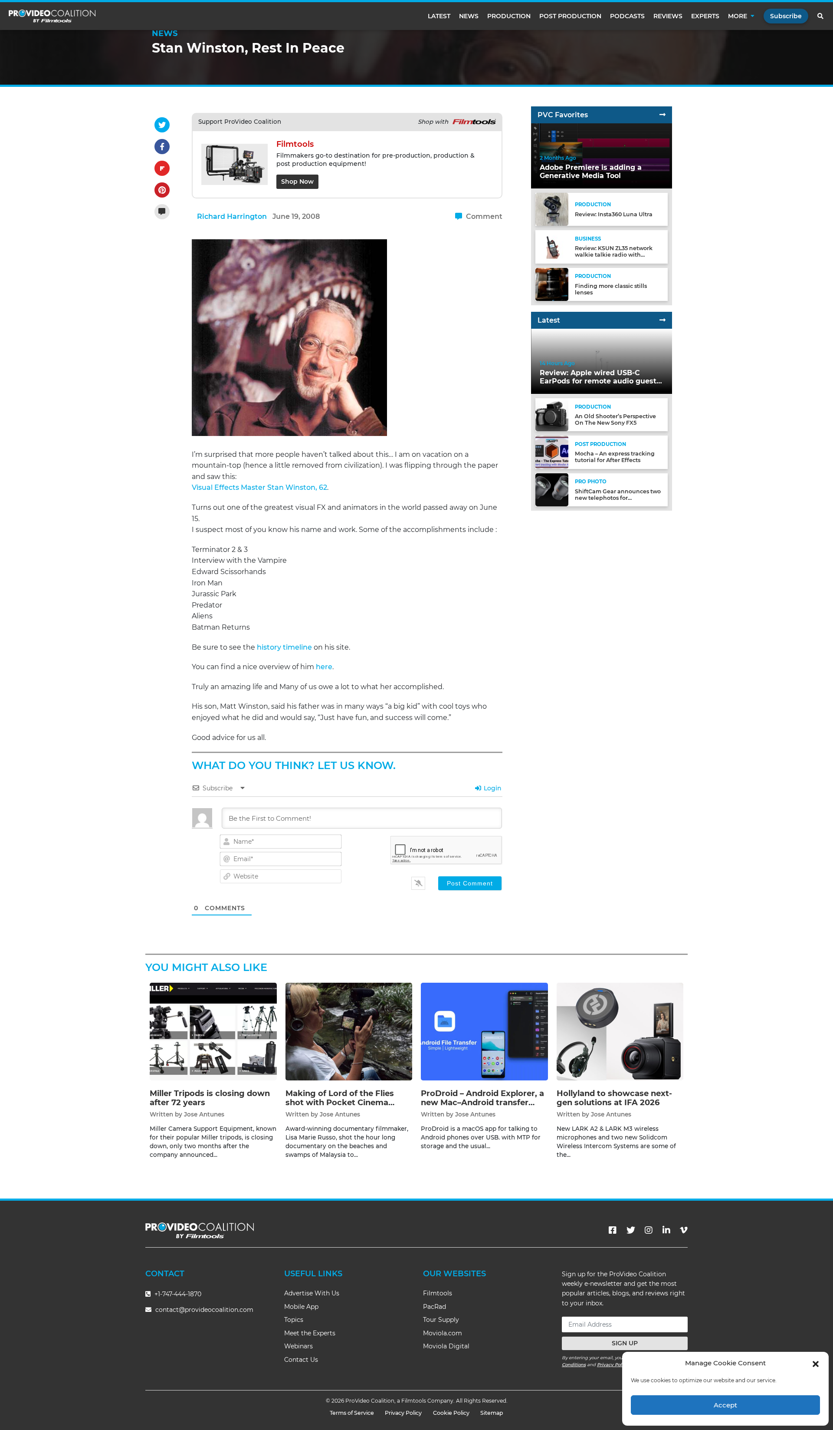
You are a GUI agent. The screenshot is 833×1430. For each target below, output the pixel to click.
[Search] (821, 16)
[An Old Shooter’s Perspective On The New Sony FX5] (551, 414)
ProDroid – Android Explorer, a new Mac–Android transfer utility (482, 1103)
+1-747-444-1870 (177, 1294)
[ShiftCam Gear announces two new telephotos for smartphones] (551, 489)
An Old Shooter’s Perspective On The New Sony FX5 (615, 419)
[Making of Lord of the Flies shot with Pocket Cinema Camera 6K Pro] (349, 1031)
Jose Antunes (204, 1114)
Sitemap (491, 1413)
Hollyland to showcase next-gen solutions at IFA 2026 (614, 1098)
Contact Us (301, 1360)
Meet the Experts (309, 1333)
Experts (705, 16)
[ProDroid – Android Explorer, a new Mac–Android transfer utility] (484, 1031)
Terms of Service (352, 1413)
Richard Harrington (232, 216)
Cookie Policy (451, 1413)
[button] (815, 1363)
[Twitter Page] (630, 1230)
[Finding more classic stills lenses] (551, 284)
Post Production (570, 16)
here (324, 667)
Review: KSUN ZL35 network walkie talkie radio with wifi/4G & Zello (614, 254)
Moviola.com (442, 1333)
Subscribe (786, 16)
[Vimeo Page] (684, 1230)
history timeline (284, 647)
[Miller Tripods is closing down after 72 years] (213, 1031)
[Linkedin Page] (666, 1230)
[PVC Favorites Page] (662, 115)
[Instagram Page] (649, 1230)
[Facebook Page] (613, 1230)
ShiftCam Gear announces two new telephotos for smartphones (618, 498)
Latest (439, 16)
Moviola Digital (446, 1346)
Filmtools (437, 1293)
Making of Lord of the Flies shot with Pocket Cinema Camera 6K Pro (339, 1103)
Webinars (298, 1346)
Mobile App (301, 1307)
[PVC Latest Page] (662, 320)
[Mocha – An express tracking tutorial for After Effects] (551, 452)
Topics (293, 1320)
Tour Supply (441, 1320)
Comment (483, 216)
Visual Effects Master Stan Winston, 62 (259, 487)
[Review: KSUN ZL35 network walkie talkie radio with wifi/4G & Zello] (551, 246)
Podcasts (627, 16)
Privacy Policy (612, 1364)
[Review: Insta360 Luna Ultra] (551, 209)
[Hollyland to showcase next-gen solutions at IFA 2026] (620, 1031)
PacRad (434, 1307)
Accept (725, 1405)
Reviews (667, 16)
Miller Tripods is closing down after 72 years (210, 1098)
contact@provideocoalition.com (204, 1310)
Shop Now (297, 181)
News (469, 16)
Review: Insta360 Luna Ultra (614, 214)
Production (509, 16)
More (737, 16)
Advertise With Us (311, 1293)
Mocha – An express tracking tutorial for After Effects (615, 456)
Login (492, 788)
